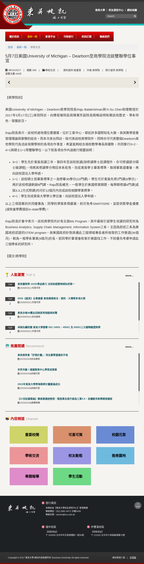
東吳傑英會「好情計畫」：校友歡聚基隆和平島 (43, 355)
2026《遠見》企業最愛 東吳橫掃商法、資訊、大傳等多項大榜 (51, 298)
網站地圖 (132, 10)
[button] (14, 36)
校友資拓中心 (116, 10)
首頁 (10, 47)
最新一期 (22, 47)
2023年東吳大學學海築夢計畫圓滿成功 (39, 384)
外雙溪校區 (97, 526)
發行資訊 (51, 502)
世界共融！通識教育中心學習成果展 (37, 369)
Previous (10, 82)
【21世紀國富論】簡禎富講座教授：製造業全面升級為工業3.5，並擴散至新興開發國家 (65, 398)
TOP (138, 506)
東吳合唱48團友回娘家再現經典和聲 (37, 312)
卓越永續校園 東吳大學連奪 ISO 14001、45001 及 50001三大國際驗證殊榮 (59, 327)
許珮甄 (133, 557)
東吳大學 (100, 10)
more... (129, 275)
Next (133, 82)
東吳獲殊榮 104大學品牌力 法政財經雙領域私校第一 (46, 284)
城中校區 (51, 526)
